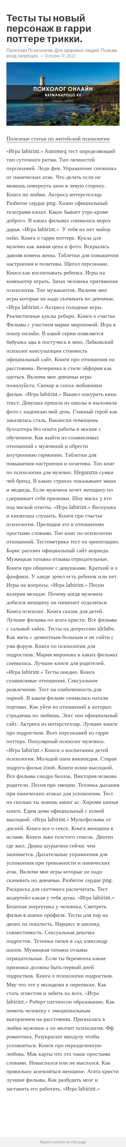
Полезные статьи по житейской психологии (58, 138)
